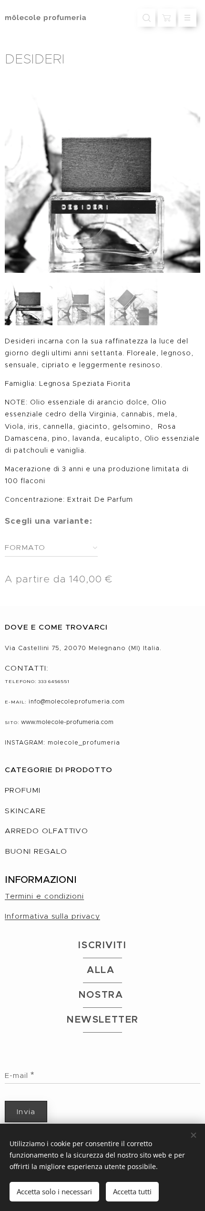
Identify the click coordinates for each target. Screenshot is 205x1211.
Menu (187, 18)
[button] (146, 18)
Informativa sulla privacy (52, 916)
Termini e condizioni (44, 895)
